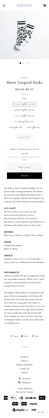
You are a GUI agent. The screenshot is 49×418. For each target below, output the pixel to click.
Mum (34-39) (15, 127)
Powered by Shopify (24, 392)
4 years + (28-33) (24, 121)
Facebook (25, 378)
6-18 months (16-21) (24, 110)
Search (25, 372)
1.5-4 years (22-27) (24, 116)
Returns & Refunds (24, 364)
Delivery (24, 361)
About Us (24, 357)
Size (24, 98)
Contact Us (24, 368)
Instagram (26, 382)
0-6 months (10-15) (24, 104)
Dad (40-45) (33, 127)
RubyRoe (28, 388)
